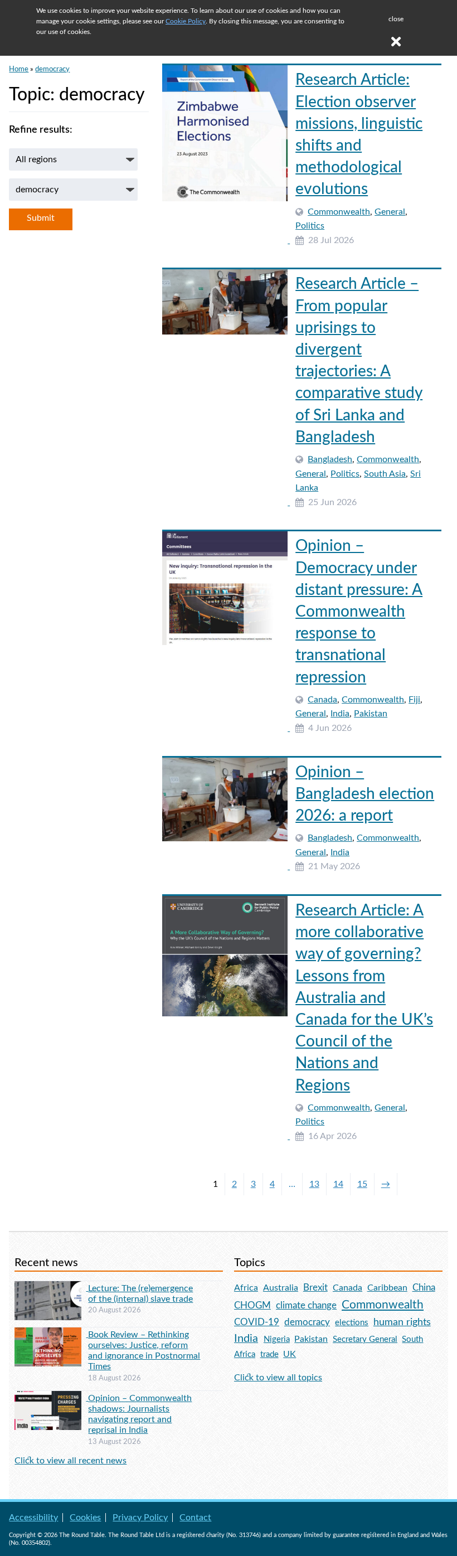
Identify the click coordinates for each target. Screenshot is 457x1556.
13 (314, 1184)
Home (18, 69)
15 (362, 1184)
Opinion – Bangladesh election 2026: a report (364, 793)
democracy (52, 69)
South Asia (385, 473)
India (339, 713)
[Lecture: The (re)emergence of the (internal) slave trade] (51, 1287)
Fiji (414, 699)
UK (289, 1354)
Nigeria (277, 1339)
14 (338, 1184)
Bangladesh (330, 459)
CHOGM (252, 1305)
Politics (309, 225)
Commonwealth (339, 211)
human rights (402, 1322)
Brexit (315, 1287)
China (423, 1287)
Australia (280, 1287)
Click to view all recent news (70, 1460)
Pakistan (370, 713)
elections (351, 1323)
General (390, 211)
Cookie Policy (186, 21)
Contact (195, 1517)
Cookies (85, 1517)
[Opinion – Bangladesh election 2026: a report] (226, 866)
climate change (306, 1305)
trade (269, 1354)
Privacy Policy (140, 1517)
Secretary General (365, 1339)
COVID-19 (256, 1322)
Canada (322, 699)
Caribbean (387, 1287)
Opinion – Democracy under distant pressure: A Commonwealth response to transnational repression (358, 611)
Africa (246, 1287)
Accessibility (33, 1517)
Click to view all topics (278, 1377)
